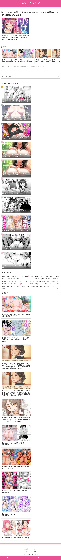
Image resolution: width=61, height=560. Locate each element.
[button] (57, 56)
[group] (9, 56)
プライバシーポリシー (30, 551)
